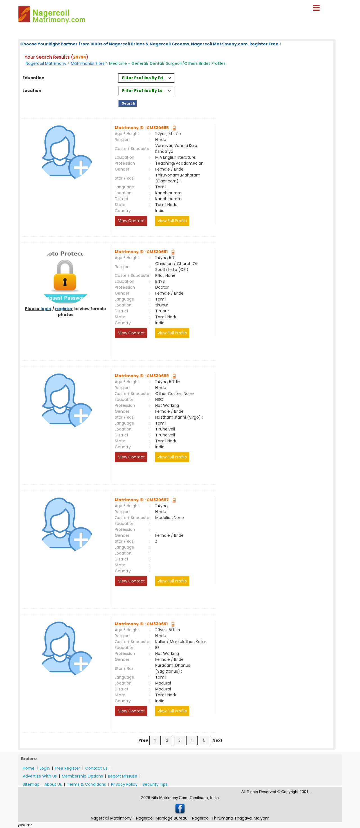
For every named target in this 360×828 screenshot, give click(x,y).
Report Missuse (122, 776)
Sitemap (31, 784)
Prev (143, 740)
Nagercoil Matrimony (46, 63)
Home (29, 768)
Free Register (67, 768)
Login (45, 768)
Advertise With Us (40, 776)
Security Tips (155, 784)
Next (217, 740)
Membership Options (82, 776)
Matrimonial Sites (88, 63)
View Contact (131, 221)
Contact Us (96, 768)
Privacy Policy (124, 784)
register (64, 309)
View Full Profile (172, 221)
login (45, 309)
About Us (53, 784)
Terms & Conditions (86, 784)
